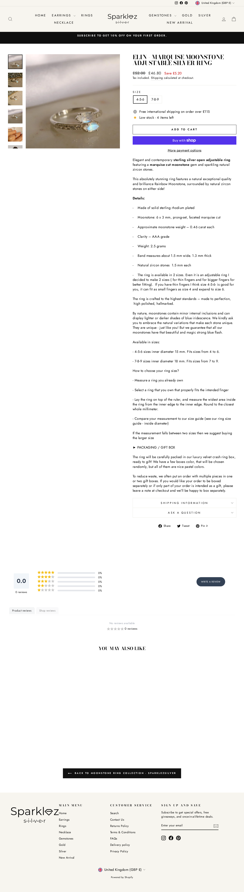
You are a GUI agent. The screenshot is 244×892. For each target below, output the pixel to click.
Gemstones (161, 15)
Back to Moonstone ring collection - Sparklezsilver (124, 773)
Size (137, 92)
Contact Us (117, 820)
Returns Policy (119, 826)
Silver (204, 15)
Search (114, 813)
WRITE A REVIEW (210, 581)
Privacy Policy (119, 851)
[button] (122, 629)
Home (40, 15)
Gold (187, 15)
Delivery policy (120, 845)
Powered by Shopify (122, 877)
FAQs (113, 838)
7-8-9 (155, 99)
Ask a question (184, 513)
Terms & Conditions (123, 832)
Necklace (64, 22)
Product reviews (22, 610)
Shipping (157, 78)
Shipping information (184, 503)
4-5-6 (140, 99)
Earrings (62, 15)
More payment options (184, 150)
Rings (87, 15)
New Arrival (180, 22)
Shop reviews (47, 610)
